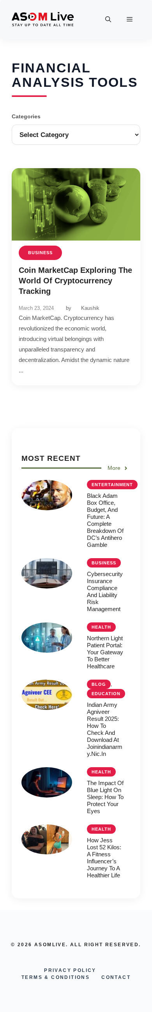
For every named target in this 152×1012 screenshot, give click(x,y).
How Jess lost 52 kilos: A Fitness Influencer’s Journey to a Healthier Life (104, 857)
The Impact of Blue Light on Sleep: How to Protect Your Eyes (105, 797)
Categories (26, 116)
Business (40, 252)
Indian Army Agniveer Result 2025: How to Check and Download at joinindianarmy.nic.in (104, 729)
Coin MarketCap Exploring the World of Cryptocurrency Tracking (75, 280)
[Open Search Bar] (108, 19)
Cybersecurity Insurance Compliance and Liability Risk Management (105, 591)
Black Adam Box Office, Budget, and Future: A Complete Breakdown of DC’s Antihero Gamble (105, 520)
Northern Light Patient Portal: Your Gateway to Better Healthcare (105, 652)
